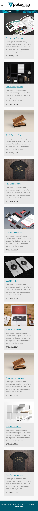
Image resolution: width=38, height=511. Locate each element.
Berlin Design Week (14, 86)
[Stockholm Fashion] (19, 24)
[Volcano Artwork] (19, 412)
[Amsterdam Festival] (19, 364)
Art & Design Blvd (14, 135)
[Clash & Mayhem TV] (19, 218)
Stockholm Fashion (14, 38)
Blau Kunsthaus (12, 281)
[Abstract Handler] (19, 315)
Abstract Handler (13, 329)
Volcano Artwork (13, 426)
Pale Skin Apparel (13, 183)
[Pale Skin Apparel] (19, 170)
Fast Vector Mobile (14, 475)
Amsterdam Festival (15, 378)
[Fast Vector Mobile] (19, 461)
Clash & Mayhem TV (14, 232)
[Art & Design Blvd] (19, 121)
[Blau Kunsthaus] (19, 267)
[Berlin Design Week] (19, 73)
